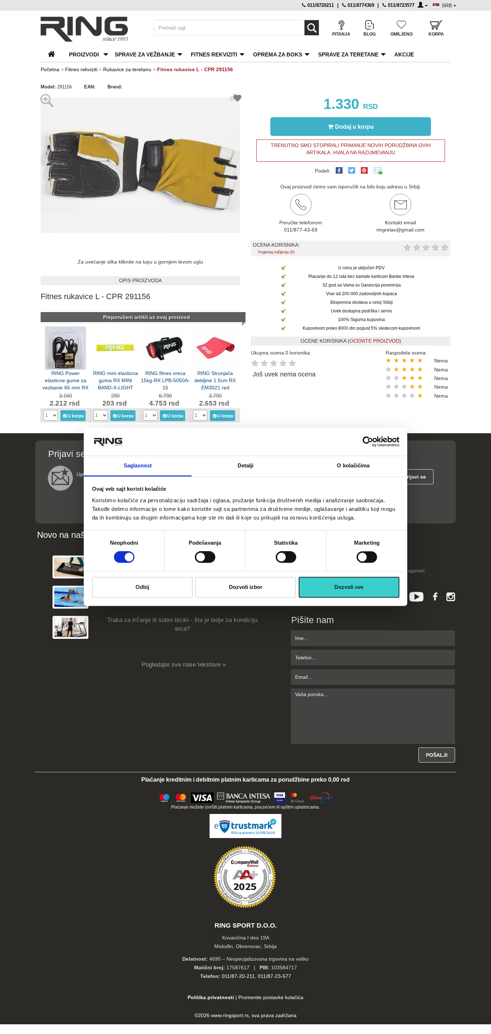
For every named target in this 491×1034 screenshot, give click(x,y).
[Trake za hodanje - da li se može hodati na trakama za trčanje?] (70, 566)
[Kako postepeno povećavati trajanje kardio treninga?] (70, 597)
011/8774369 (360, 5)
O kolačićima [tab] (353, 465)
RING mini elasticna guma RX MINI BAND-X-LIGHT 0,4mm (115, 379)
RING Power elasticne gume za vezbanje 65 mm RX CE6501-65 (65, 379)
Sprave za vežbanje (145, 54)
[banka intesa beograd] (244, 797)
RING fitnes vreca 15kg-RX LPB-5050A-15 (165, 379)
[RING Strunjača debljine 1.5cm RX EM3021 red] (215, 347)
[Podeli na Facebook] (339, 170)
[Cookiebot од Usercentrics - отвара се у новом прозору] (367, 441)
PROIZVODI (84, 54)
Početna (50, 69)
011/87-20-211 (238, 976)
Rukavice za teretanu (127, 69)
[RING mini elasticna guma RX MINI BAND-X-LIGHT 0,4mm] (115, 347)
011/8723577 (400, 5)
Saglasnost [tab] (138, 465)
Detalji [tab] (246, 465)
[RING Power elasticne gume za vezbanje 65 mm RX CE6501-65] (65, 347)
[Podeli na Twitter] (351, 170)
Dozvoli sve (348, 587)
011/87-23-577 (274, 976)
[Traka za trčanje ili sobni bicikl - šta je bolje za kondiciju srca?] (70, 627)
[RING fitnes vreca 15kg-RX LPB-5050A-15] (165, 347)
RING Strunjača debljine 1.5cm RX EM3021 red (215, 379)
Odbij (142, 587)
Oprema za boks (277, 54)
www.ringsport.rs (230, 1015)
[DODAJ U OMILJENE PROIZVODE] (237, 99)
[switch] (205, 557)
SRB (447, 5)
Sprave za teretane (348, 54)
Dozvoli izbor (245, 587)
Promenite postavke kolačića (270, 997)
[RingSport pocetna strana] (54, 54)
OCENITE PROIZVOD (374, 341)
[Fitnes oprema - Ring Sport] (91, 29)
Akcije (404, 54)
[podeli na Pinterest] (364, 170)
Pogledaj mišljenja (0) (276, 252)
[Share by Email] (378, 171)
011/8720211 (320, 5)
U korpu (76, 415)
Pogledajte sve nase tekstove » (184, 664)
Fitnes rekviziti (214, 54)
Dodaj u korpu (354, 127)
